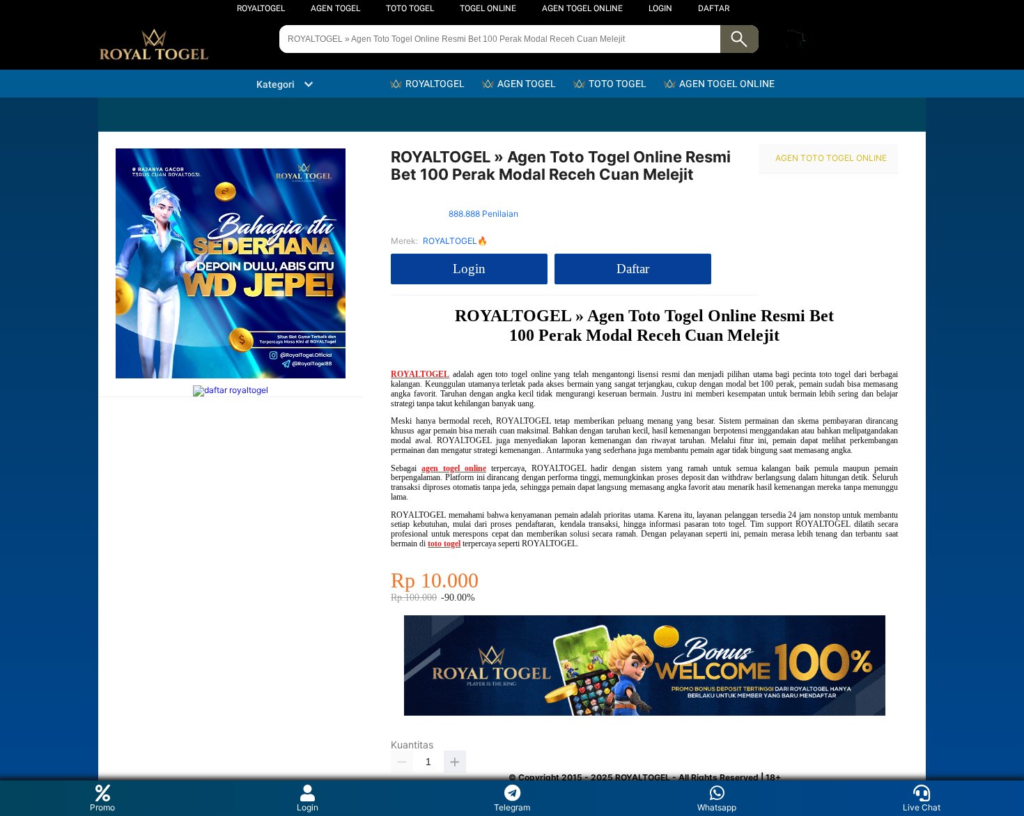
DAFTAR (713, 8)
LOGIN (660, 8)
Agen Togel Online (582, 8)
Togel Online (488, 8)
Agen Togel (335, 8)
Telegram (512, 807)
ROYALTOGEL (261, 8)
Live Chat (921, 807)
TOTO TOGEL (410, 8)
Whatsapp (716, 807)
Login (307, 807)
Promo (102, 807)
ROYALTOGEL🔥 (455, 241)
